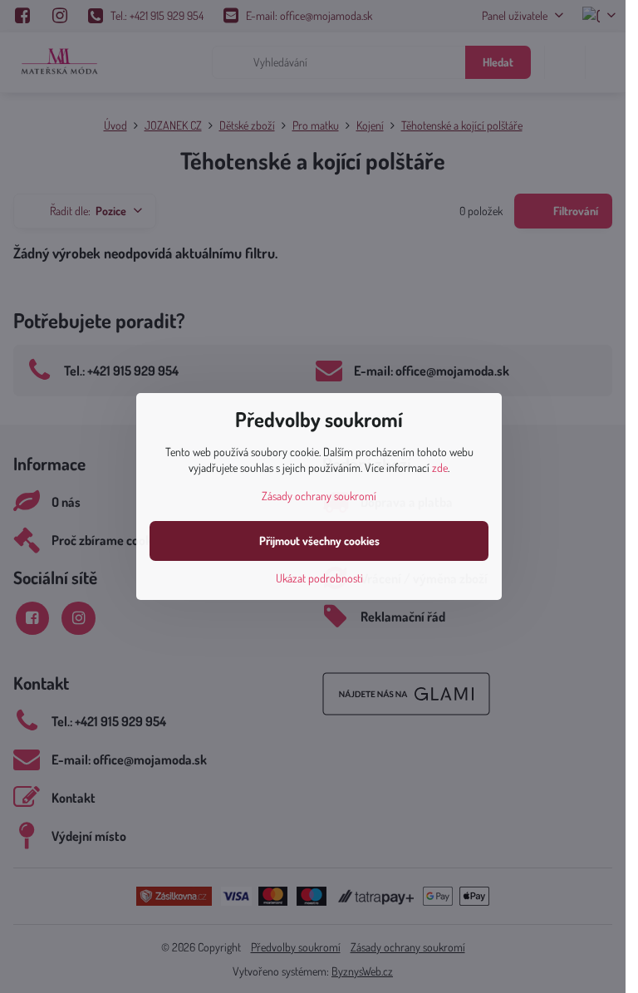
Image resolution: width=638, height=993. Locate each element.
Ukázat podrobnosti (319, 578)
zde (440, 467)
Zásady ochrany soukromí (319, 496)
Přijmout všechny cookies (319, 540)
